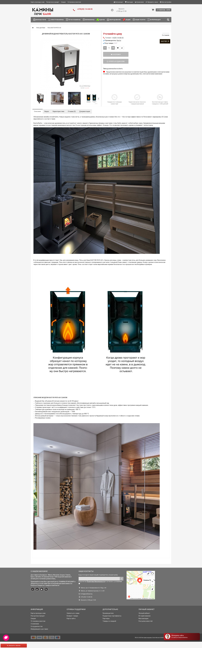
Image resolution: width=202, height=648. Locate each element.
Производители (108, 613)
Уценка (102, 19)
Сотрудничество (37, 626)
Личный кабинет (144, 613)
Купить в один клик (116, 61)
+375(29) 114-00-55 (84, 9)
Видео (47, 111)
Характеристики (58, 111)
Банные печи (41, 19)
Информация (155, 19)
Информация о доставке (39, 629)
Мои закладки (143, 618)
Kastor (116, 68)
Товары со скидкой (109, 621)
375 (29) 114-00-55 (86, 597)
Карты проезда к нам (37, 2)
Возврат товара (72, 616)
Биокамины (89, 19)
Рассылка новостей (145, 621)
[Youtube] (37, 589)
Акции (127, 19)
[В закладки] (118, 48)
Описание (37, 111)
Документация (84, 111)
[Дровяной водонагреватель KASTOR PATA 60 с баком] (65, 64)
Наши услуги (140, 19)
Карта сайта (71, 618)
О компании (35, 624)
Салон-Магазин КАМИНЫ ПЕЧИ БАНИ (161, 637)
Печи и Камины (74, 19)
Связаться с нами (73, 613)
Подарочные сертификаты (112, 616)
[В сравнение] (122, 48)
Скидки (63, 2)
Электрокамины (57, 19)
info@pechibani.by (86, 594)
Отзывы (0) (72, 111)
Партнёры (106, 618)
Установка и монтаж (74, 2)
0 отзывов (165, 35)
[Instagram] (33, 589)
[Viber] (46, 589)
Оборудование (115, 19)
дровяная (110, 68)
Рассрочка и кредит (52, 2)
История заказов (144, 616)
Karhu (121, 68)
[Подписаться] (121, 579)
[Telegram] (42, 589)
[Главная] (33, 27)
